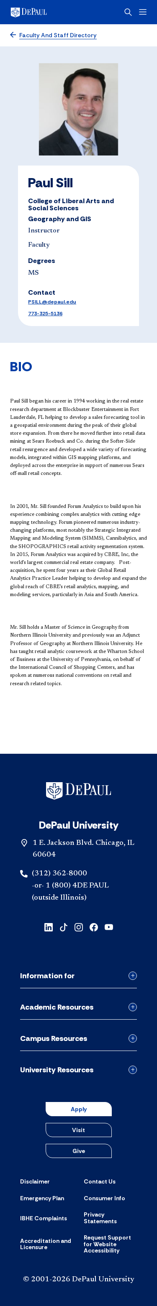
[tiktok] (63, 926)
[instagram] (79, 926)
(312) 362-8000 (59, 873)
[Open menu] (143, 12)
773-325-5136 (45, 313)
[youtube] (109, 926)
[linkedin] (48, 926)
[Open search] (128, 12)
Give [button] (78, 1151)
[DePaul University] (42, 12)
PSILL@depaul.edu (52, 301)
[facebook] (94, 926)
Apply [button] (79, 1109)
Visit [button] (78, 1130)
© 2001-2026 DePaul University (78, 1279)
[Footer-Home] (78, 791)
